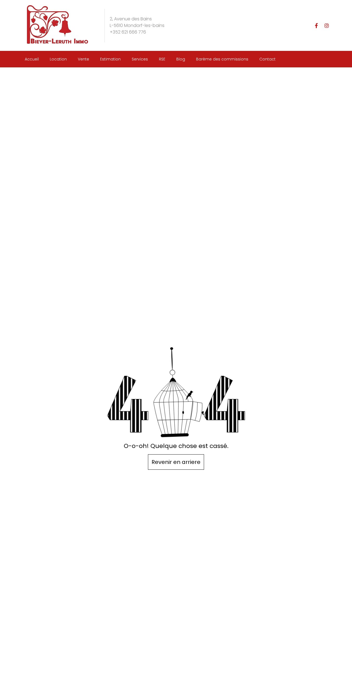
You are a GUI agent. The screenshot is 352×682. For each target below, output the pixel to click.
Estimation (110, 59)
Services (140, 59)
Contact (267, 59)
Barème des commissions (222, 59)
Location (58, 59)
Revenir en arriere (176, 462)
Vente (83, 59)
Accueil (32, 59)
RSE (162, 59)
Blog (180, 59)
